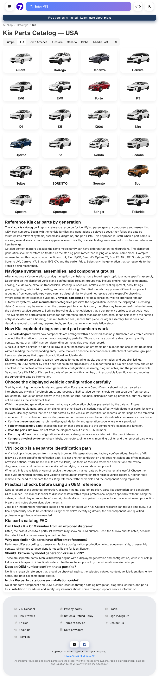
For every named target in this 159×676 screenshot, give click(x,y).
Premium (24, 636)
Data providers (73, 629)
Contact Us (117, 622)
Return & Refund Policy (78, 615)
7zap (9, 25)
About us (24, 629)
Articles (23, 622)
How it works (27, 615)
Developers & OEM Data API (79, 655)
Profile (114, 608)
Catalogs (22, 25)
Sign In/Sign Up (119, 615)
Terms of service (74, 622)
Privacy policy (73, 608)
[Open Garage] (138, 6)
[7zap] (19, 6)
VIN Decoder (27, 608)
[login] (149, 6)
